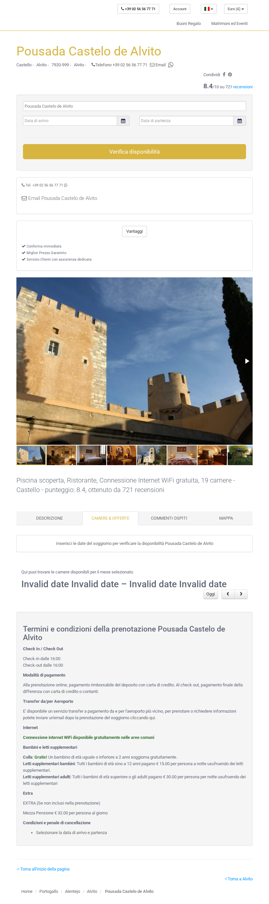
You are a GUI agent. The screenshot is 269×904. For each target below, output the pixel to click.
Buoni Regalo (188, 23)
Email (160, 64)
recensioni (243, 86)
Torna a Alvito (240, 878)
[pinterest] (230, 74)
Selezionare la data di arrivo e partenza (71, 832)
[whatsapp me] (65, 185)
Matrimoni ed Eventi (229, 23)
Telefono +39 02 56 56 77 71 (121, 64)
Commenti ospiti (169, 518)
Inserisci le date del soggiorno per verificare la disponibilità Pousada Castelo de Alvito (134, 543)
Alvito (92, 891)
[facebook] (224, 74)
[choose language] (209, 9)
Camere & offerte (110, 518)
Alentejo (72, 891)
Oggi (210, 594)
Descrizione (49, 518)
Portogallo (48, 891)
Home (26, 891)
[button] (246, 361)
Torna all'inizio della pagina (44, 869)
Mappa (226, 518)
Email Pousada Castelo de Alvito (62, 198)
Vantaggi (134, 231)
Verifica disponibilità (134, 151)
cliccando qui (142, 717)
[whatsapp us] (171, 64)
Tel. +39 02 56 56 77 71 (44, 185)
